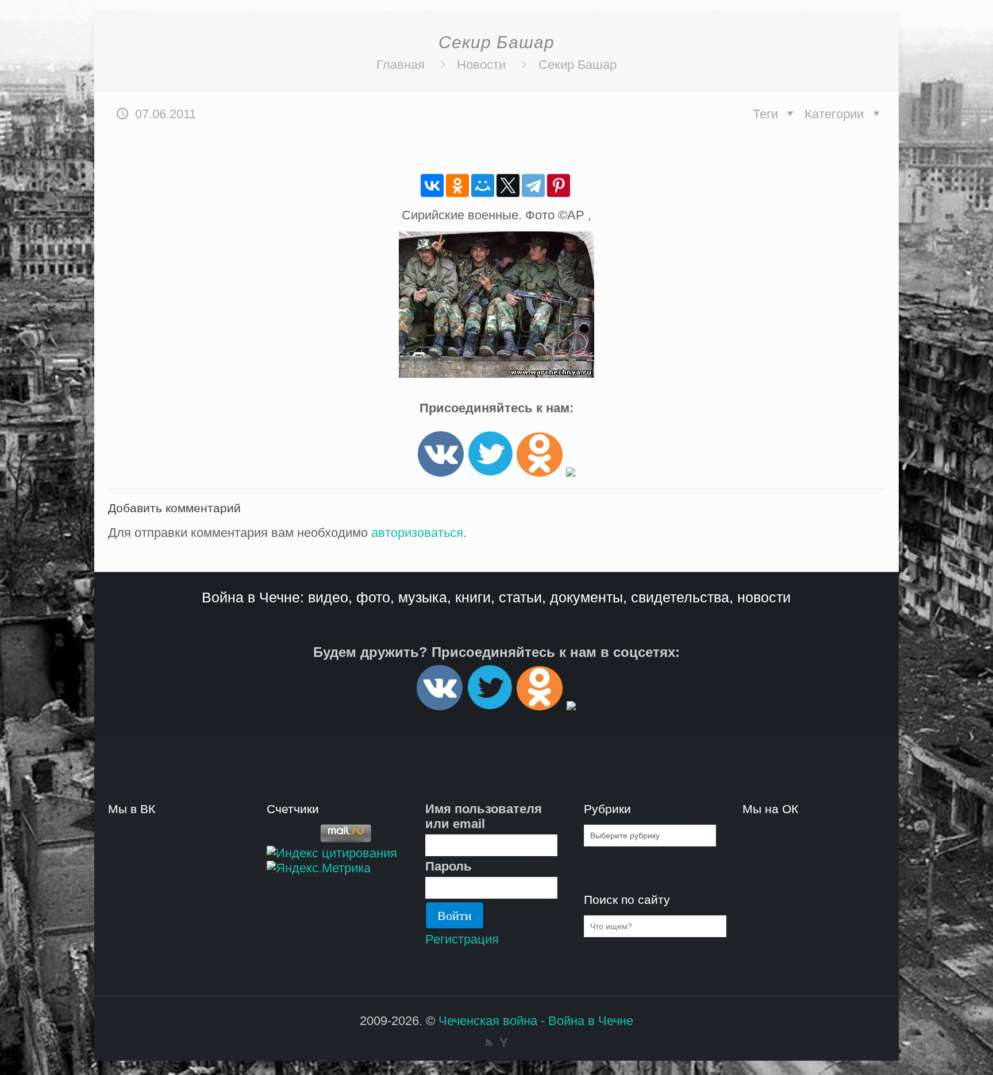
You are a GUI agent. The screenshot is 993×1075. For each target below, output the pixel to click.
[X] (507, 185)
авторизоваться (417, 532)
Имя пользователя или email (483, 816)
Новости (481, 64)
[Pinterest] (558, 185)
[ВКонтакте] (432, 185)
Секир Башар (577, 64)
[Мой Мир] (482, 185)
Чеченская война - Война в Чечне (535, 1021)
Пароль (448, 866)
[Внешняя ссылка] (441, 472)
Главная (400, 64)
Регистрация (462, 939)
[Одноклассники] (457, 185)
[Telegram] (533, 185)
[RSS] (489, 1042)
